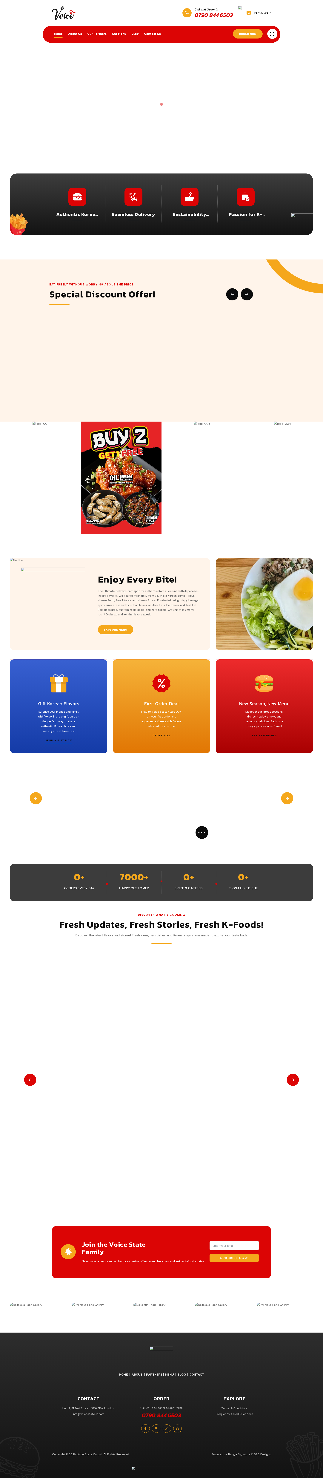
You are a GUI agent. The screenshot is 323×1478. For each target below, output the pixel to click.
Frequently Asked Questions (234, 1414)
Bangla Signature (239, 1454)
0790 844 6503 (214, 15)
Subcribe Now (234, 1258)
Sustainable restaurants (230, 1170)
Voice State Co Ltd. (90, 1454)
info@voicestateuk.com (88, 1414)
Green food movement (152, 1170)
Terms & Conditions (234, 1408)
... (202, 830)
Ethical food (129, 1170)
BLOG (182, 1374)
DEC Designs (262, 1454)
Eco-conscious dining (107, 1170)
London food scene (202, 1170)
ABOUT (137, 1374)
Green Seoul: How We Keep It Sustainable (94, 1183)
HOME (123, 1374)
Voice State (253, 1170)
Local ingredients (177, 1170)
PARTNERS (154, 1374)
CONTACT (197, 1374)
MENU (169, 1374)
